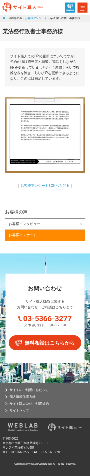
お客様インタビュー (24, 224)
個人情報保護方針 (23, 397)
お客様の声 (16, 211)
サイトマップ (19, 410)
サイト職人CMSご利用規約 (29, 404)
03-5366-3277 (47, 318)
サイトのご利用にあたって (29, 390)
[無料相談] (70, 8)
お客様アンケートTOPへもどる (45, 186)
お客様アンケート (36, 18)
